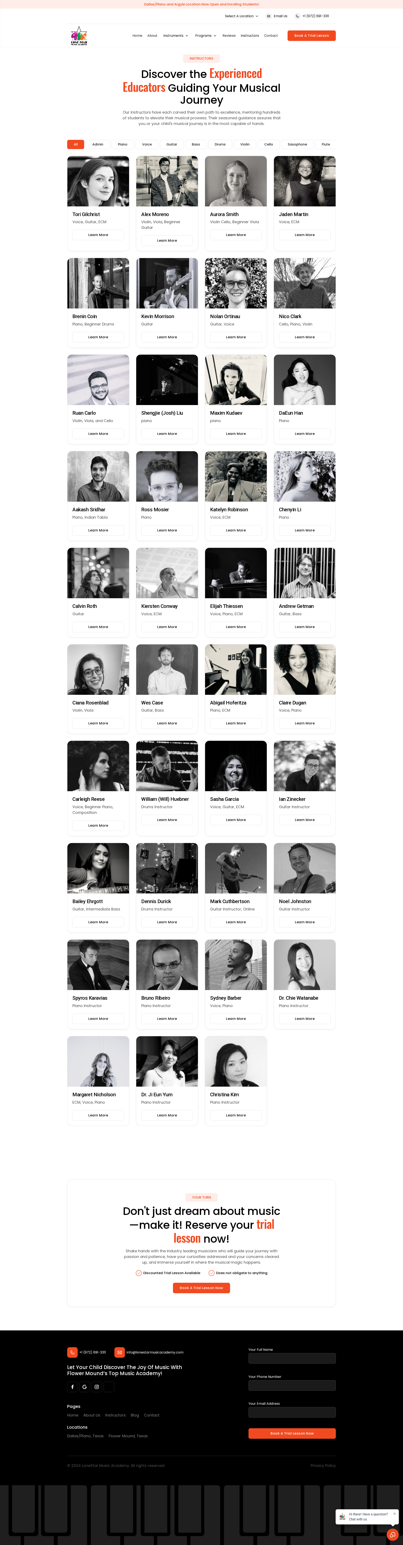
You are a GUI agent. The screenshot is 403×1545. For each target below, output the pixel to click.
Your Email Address (264, 1403)
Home (137, 35)
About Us (91, 1415)
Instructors (250, 35)
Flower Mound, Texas (128, 1436)
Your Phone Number (265, 1376)
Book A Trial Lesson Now (201, 1287)
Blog (135, 1415)
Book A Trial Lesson (311, 35)
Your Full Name (261, 1349)
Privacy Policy (323, 1465)
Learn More (98, 234)
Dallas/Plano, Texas (85, 1436)
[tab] (75, 144)
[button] (242, 16)
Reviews (229, 35)
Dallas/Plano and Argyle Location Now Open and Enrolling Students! (201, 4)
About (152, 35)
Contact (271, 35)
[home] (79, 35)
